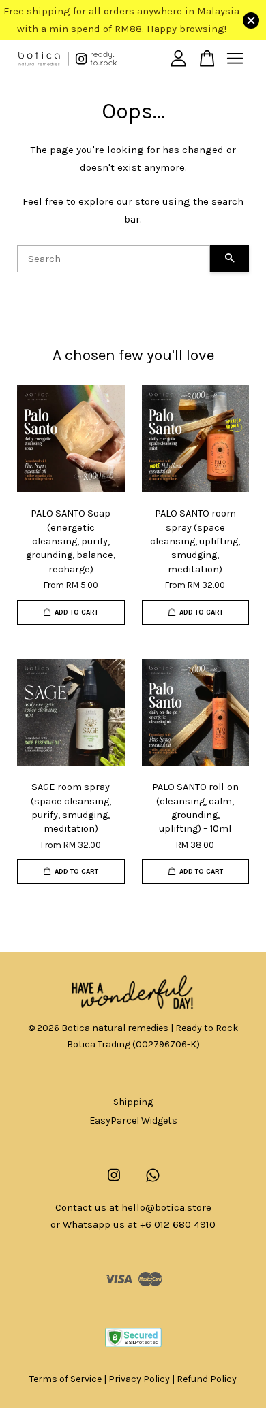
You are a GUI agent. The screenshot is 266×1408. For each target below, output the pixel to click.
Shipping (133, 1102)
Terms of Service (65, 1379)
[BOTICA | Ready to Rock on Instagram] (113, 1182)
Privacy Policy (139, 1379)
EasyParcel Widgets (133, 1120)
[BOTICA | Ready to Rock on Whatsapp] (152, 1182)
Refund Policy (207, 1379)
